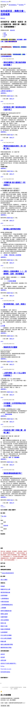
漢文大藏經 (4, 579)
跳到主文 (3, 18)
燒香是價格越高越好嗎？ (12, 473)
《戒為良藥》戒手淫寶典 (9, 39)
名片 (4, 36)
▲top (2, 101)
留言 (12, 96)
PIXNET (6, 687)
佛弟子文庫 (4, 626)
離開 (8, 705)
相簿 (4, 33)
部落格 (5, 34)
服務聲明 (16, 688)
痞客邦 (8, 96)
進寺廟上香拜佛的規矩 (12, 229)
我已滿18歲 (3, 705)
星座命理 (12, 30)
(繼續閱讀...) (4, 93)
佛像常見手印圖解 (10, 347)
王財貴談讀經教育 (6, 56)
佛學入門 (11, 98)
